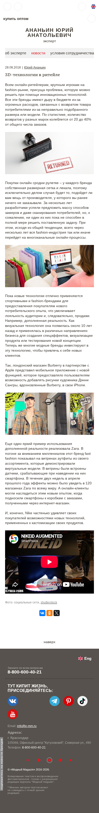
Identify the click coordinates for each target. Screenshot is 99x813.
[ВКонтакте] (42, 613)
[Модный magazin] (40, 6)
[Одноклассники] (49, 613)
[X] (57, 613)
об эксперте (15, 53)
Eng (87, 658)
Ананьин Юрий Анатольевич (49, 32)
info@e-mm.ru (27, 726)
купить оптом (15, 18)
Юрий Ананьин (35, 67)
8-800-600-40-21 (25, 671)
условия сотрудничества (72, 53)
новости (38, 53)
